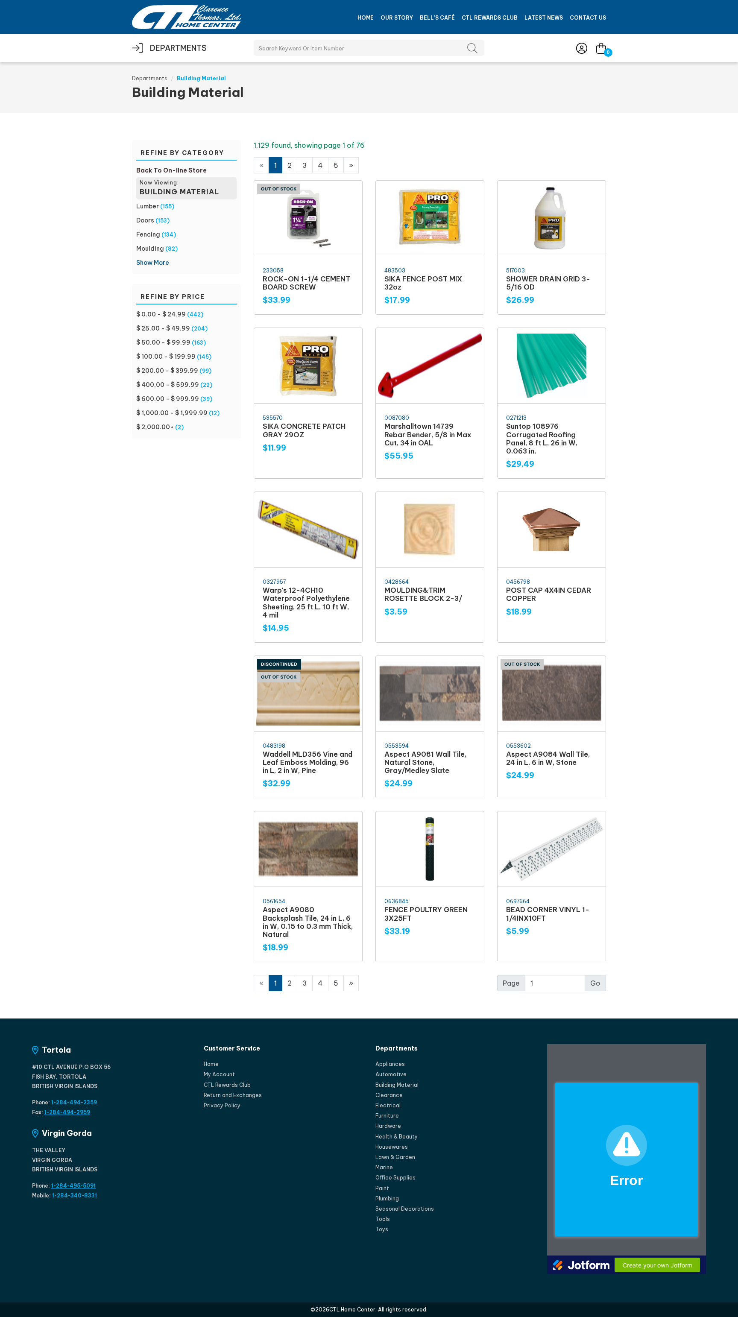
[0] (601, 48)
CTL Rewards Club (490, 18)
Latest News (543, 18)
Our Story (397, 18)
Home (365, 18)
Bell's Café (437, 18)
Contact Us (588, 18)
